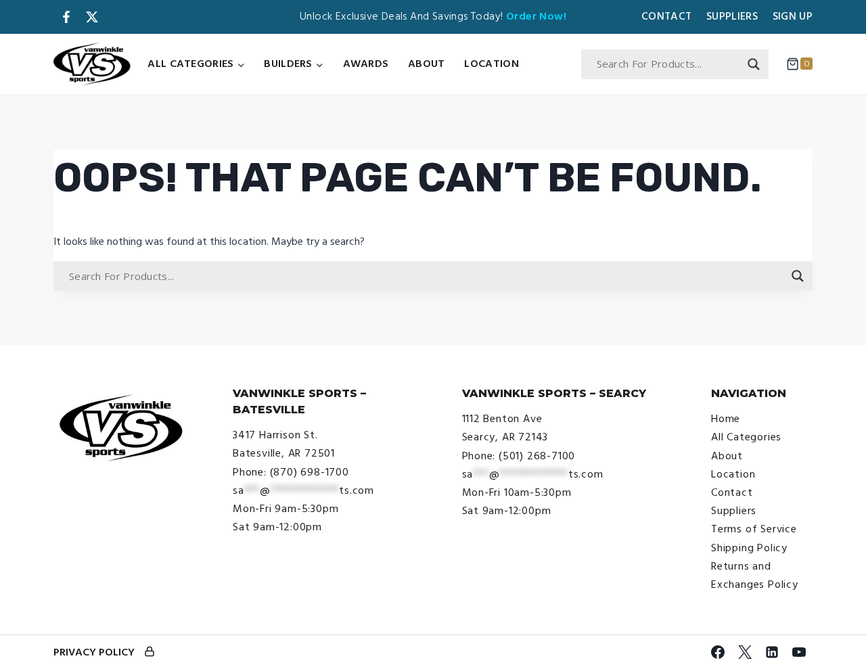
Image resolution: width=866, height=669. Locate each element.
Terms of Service (754, 529)
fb (66, 17)
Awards (366, 63)
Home (725, 418)
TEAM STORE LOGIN (149, 653)
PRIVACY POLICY (94, 652)
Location (491, 63)
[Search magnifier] (753, 64)
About (426, 63)
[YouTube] (799, 652)
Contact (666, 16)
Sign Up (793, 16)
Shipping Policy (749, 547)
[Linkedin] (771, 652)
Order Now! (536, 16)
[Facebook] (717, 652)
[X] (744, 652)
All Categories (746, 437)
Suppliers (732, 16)
